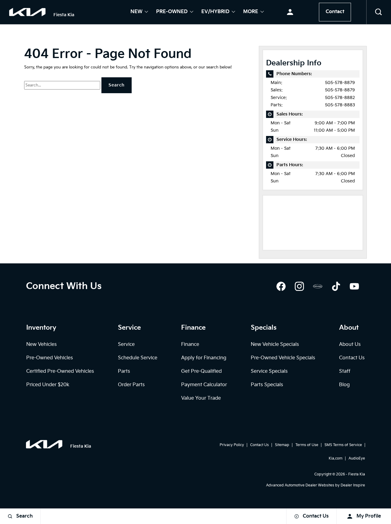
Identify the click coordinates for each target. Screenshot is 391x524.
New (136, 12)
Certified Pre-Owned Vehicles (60, 371)
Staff (344, 371)
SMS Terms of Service (343, 445)
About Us (350, 344)
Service (126, 344)
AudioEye (357, 458)
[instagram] (299, 286)
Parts (124, 371)
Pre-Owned (172, 12)
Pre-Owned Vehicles (49, 358)
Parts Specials (267, 385)
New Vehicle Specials (275, 344)
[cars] (317, 286)
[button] (379, 12)
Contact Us (352, 358)
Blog (344, 385)
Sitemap (282, 445)
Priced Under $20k (47, 385)
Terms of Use (306, 445)
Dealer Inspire (353, 485)
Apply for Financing (203, 358)
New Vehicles (41, 344)
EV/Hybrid (215, 12)
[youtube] (354, 286)
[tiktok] (336, 286)
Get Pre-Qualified (201, 371)
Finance (190, 344)
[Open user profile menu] (290, 12)
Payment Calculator (204, 385)
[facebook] (281, 286)
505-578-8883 (340, 105)
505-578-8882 (340, 97)
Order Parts (131, 385)
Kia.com (335, 458)
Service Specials (269, 371)
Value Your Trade (201, 398)
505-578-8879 (340, 82)
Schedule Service (137, 358)
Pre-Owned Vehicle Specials (283, 358)
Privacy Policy (232, 445)
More (250, 12)
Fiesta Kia (356, 474)
